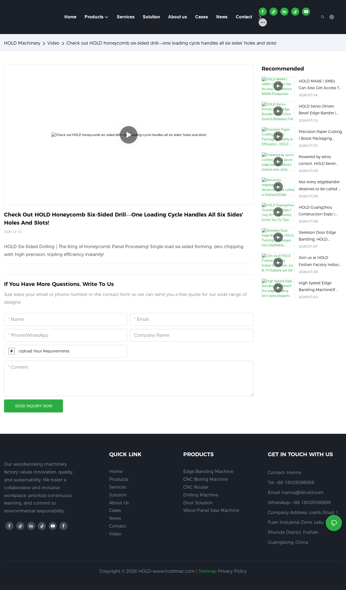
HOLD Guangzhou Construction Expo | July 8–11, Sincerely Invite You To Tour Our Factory (319, 211)
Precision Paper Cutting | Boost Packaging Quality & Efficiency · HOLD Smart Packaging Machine (320, 135)
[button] (259, 17)
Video (53, 43)
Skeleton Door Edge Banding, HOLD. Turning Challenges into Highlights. (317, 236)
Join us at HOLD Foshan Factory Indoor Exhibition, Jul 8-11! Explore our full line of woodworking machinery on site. (319, 261)
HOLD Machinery (22, 43)
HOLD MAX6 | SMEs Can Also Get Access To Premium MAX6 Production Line (320, 85)
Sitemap (208, 571)
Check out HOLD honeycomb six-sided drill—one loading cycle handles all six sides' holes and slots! (171, 43)
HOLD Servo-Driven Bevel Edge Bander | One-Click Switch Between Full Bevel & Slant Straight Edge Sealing (318, 110)
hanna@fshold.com (303, 492)
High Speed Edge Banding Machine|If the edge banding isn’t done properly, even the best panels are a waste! (320, 287)
